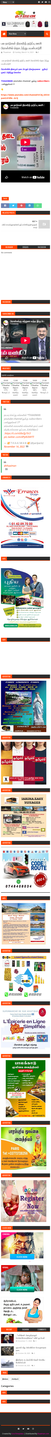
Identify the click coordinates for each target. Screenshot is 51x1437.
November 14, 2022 (14, 446)
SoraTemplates (17, 1434)
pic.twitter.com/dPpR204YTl (19, 436)
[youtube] (45, 2)
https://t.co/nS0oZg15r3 (17, 433)
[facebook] (39, 2)
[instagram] (49, 2)
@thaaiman (10, 465)
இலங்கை (5, 1379)
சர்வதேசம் (15, 1379)
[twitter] (42, 2)
